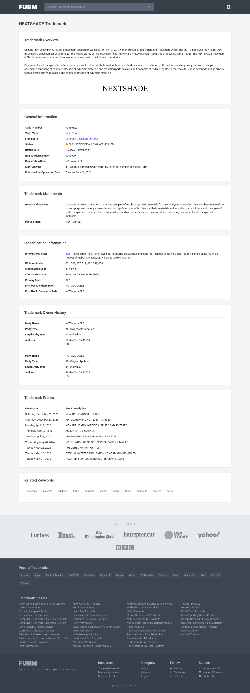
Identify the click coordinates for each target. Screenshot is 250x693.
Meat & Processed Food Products (92, 645)
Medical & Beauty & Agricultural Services (149, 603)
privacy (103, 491)
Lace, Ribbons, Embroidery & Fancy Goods (97, 626)
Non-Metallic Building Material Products (149, 622)
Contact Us (208, 676)
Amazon (24, 575)
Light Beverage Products (87, 634)
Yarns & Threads (190, 634)
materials (47, 491)
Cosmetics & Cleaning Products (36, 630)
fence (128, 491)
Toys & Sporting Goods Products (199, 615)
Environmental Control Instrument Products (43, 638)
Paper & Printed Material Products (146, 630)
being (170, 491)
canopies (89, 491)
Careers (145, 672)
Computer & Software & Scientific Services (42, 622)
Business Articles (107, 676)
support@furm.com (213, 672)
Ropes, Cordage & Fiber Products (145, 645)
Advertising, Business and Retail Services (42, 603)
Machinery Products (84, 642)
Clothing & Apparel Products (35, 611)
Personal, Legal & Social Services (145, 634)
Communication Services (33, 615)
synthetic (62, 491)
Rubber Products (190, 603)
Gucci (132, 575)
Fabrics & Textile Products (33, 642)
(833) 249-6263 (211, 668)
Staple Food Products (193, 611)
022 (68, 253)
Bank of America (54, 575)
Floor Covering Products (86, 603)
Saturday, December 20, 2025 (82, 138)
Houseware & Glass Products (89, 615)
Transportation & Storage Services (200, 619)
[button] (228, 7)
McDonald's (147, 575)
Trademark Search (108, 668)
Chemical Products (29, 607)
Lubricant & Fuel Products (87, 638)
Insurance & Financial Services (90, 619)
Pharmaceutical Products (141, 638)
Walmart (24, 583)
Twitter (177, 668)
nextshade (31, 491)
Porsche (163, 575)
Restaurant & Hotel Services (142, 642)
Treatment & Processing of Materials (201, 622)
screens (157, 491)
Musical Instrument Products (143, 615)
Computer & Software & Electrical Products (43, 619)
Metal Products (135, 611)
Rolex (176, 575)
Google (120, 575)
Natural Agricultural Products (143, 619)
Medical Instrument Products (143, 607)
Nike (203, 575)
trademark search (40, 669)
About (144, 668)
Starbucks (189, 575)
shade (116, 491)
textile (76, 491)
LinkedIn (178, 676)
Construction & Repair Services (36, 626)
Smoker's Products (191, 607)
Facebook (105, 575)
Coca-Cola (89, 575)
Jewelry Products (83, 622)
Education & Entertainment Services (39, 634)
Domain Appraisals (109, 672)
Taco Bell (216, 575)
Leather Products (83, 630)
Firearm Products (29, 645)
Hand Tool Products (84, 611)
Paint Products (135, 626)
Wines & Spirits (189, 630)
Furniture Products (83, 607)
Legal (144, 676)
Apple (37, 575)
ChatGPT (73, 575)
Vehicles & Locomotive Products (199, 626)
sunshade (142, 491)
